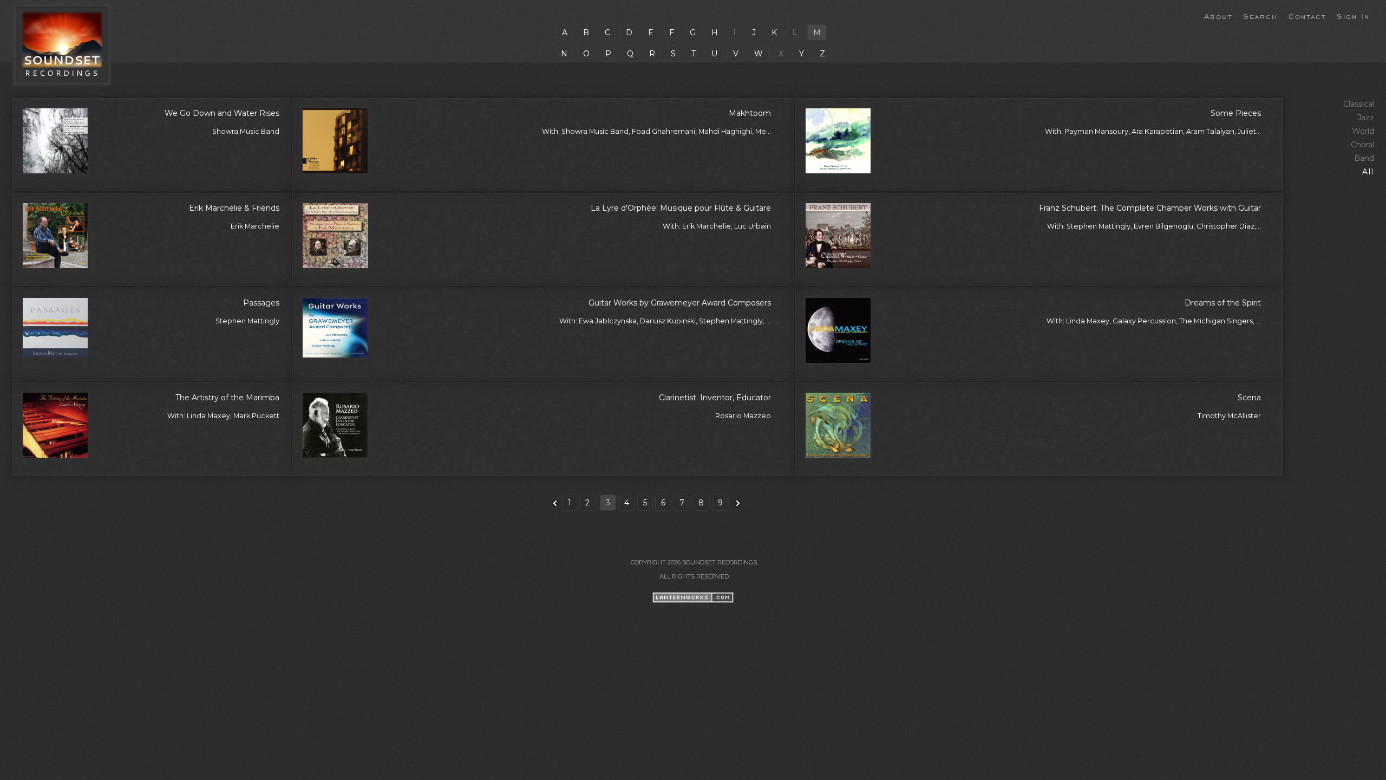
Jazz (1365, 117)
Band (1364, 158)
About (1218, 15)
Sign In (1353, 15)
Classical (1358, 104)
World (1363, 131)
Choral (1362, 145)
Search (1260, 15)
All (1368, 172)
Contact (1307, 15)
